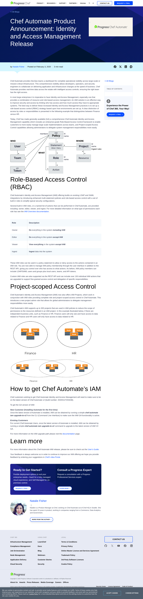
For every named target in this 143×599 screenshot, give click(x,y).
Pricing (83, 3)
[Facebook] (125, 546)
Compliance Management (20, 546)
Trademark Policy (68, 555)
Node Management (17, 555)
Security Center (101, 586)
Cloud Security (16, 564)
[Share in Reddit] (131, 67)
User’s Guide (93, 449)
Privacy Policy (67, 546)
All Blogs (15, 12)
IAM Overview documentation (36, 211)
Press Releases (33, 582)
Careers (58, 582)
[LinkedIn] (131, 546)
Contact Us (104, 3)
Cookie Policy (66, 564)
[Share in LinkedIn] (126, 67)
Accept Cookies (112, 593)
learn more (64, 488)
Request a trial (115, 114)
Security (41, 564)
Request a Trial (123, 3)
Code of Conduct (127, 586)
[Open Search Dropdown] (89, 3)
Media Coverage (47, 582)
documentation (68, 434)
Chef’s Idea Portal (52, 457)
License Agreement (114, 586)
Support (62, 3)
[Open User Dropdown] (93, 3)
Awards (22, 582)
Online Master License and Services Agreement (80, 551)
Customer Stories (45, 560)
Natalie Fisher (38, 500)
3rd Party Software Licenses (72, 560)
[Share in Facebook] (115, 67)
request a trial (21, 488)
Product (40, 3)
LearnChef (42, 542)
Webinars (41, 555)
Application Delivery (18, 560)
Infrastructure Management (21, 542)
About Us (14, 582)
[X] (112, 546)
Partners (73, 3)
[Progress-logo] (17, 575)
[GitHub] (105, 546)
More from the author (41, 519)
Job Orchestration (17, 551)
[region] (71, 593)
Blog (40, 551)
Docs (40, 546)
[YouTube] (118, 546)
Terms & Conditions (69, 542)
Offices (66, 582)
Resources (51, 3)
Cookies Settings (132, 593)
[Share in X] (121, 67)
